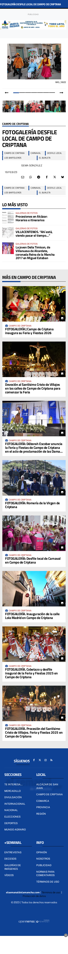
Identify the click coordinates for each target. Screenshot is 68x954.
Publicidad (43, 865)
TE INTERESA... (13, 784)
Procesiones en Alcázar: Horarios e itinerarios (32, 218)
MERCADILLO (12, 790)
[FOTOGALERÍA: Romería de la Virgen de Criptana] (34, 478)
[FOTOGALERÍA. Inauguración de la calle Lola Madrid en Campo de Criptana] (34, 588)
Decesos (10, 858)
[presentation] (6, 92)
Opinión (41, 852)
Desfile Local (54, 153)
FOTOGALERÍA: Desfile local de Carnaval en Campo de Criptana (33, 560)
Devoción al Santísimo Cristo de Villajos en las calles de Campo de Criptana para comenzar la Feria (32, 388)
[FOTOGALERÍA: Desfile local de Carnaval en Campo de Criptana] (34, 533)
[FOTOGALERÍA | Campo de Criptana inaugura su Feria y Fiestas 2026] (34, 304)
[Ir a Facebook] (34, 760)
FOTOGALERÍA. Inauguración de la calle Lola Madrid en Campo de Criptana (32, 615)
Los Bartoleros (12, 157)
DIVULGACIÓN (13, 797)
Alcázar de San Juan (47, 786)
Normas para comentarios (45, 873)
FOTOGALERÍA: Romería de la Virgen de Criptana (32, 504)
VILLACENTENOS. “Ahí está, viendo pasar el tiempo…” (34, 233)
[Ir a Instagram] (45, 760)
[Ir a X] (40, 760)
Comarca (42, 800)
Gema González (31, 165)
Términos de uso (47, 881)
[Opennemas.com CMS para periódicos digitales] (34, 921)
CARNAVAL (36, 153)
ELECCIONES (12, 816)
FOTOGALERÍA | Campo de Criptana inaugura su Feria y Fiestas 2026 (29, 330)
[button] (16, 92)
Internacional (14, 803)
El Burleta (44, 157)
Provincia (43, 807)
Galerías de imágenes (12, 867)
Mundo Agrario (15, 829)
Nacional (11, 810)
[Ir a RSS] (51, 760)
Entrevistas (12, 852)
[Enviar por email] (22, 177)
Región (41, 813)
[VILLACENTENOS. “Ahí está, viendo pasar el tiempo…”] (8, 233)
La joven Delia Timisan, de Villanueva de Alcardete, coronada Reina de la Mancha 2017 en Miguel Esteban (35, 252)
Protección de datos (34, 896)
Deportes (11, 823)
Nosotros (43, 858)
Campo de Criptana (15, 124)
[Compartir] (30, 177)
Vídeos (9, 875)
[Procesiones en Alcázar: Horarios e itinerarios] (8, 217)
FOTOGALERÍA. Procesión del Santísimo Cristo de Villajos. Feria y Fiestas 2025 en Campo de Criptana (34, 732)
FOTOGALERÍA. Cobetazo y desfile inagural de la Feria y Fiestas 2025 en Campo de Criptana (31, 673)
